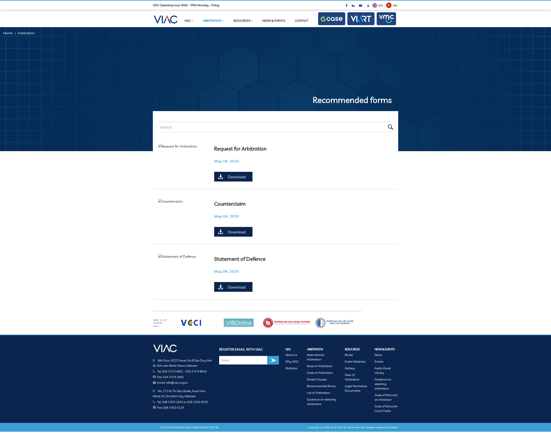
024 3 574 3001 (173, 377)
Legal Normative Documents (356, 388)
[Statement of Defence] (182, 256)
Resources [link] (242, 21)
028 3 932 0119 (173, 408)
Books (349, 355)
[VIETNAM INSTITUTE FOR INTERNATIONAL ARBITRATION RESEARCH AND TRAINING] (361, 18)
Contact (301, 21)
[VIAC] (165, 348)
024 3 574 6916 (196, 371)
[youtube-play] (361, 5)
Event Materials (355, 361)
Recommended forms (321, 386)
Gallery (350, 368)
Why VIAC (292, 361)
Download (237, 176)
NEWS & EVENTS (273, 21)
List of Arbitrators (318, 393)
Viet (391, 427)
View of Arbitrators (352, 377)
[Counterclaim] (182, 201)
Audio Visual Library (383, 370)
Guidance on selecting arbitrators (321, 401)
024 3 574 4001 (172, 371)
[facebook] (347, 5)
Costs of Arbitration (320, 373)
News (378, 355)
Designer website (375, 427)
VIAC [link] (187, 21)
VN (395, 5)
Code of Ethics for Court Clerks (386, 408)
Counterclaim (230, 203)
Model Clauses (317, 379)
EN (380, 5)
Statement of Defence (240, 259)
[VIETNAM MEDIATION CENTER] (386, 18)
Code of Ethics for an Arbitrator (386, 397)
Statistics (291, 368)
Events (379, 361)
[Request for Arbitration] (182, 146)
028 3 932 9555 (197, 402)
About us (291, 355)
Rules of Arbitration (320, 366)
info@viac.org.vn (177, 383)
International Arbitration (315, 357)
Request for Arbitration (240, 148)
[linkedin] (353, 5)
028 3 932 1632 (172, 402)
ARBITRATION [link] (212, 21)
